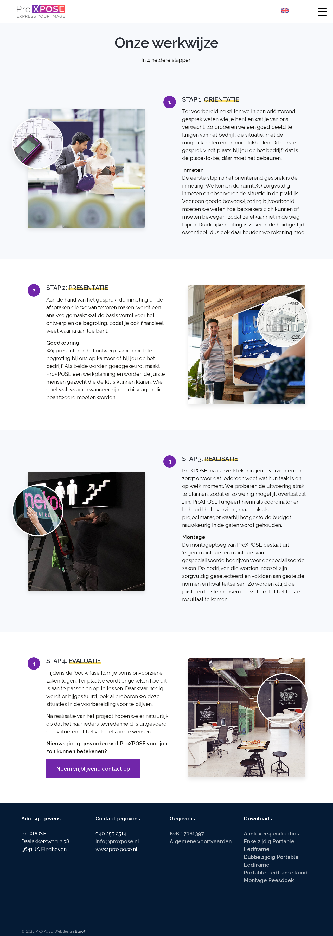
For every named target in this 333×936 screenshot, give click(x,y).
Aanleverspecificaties (271, 834)
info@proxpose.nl (117, 841)
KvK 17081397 (187, 834)
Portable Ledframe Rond (276, 873)
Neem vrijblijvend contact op (93, 769)
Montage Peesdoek (269, 880)
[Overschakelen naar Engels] (285, 10)
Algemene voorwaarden (201, 841)
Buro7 (80, 931)
